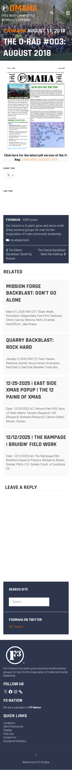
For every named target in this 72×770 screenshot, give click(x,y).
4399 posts (30, 220)
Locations (9, 723)
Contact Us (9, 737)
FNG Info (8, 733)
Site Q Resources (13, 726)
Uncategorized (19, 240)
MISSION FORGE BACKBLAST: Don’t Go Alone (31, 293)
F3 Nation (35, 707)
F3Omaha (14, 30)
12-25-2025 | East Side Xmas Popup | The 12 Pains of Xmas (31, 390)
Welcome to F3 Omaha (36, 762)
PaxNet (7, 730)
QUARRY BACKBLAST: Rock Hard (30, 344)
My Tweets (16, 626)
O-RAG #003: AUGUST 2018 (39, 159)
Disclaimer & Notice (14, 741)
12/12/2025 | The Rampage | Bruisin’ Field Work (36, 441)
